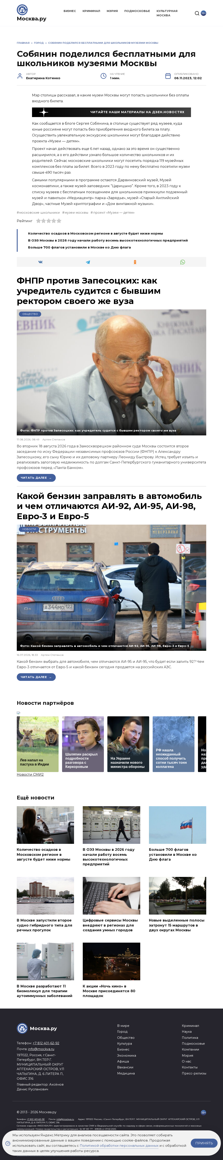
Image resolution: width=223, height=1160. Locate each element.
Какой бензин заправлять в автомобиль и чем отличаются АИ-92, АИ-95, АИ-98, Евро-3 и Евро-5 (109, 506)
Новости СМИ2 (30, 774)
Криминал (91, 11)
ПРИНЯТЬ (204, 1143)
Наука (187, 1032)
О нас (186, 1061)
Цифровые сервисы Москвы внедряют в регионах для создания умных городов (110, 925)
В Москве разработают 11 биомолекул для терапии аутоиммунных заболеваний (44, 991)
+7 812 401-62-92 (46, 1043)
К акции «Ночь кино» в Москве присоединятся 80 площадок (109, 991)
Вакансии (125, 1067)
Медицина (126, 1073)
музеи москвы (76, 213)
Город (122, 1032)
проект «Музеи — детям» (113, 213)
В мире (123, 1026)
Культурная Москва (167, 13)
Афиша (123, 1061)
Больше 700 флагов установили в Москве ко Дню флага (79, 247)
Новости (29, 529)
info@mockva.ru (41, 1049)
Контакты (190, 1067)
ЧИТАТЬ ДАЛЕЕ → (36, 477)
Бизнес (70, 11)
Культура (124, 1044)
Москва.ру (31, 18)
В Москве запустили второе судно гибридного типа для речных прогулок (44, 925)
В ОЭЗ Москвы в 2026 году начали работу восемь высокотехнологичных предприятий (108, 240)
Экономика (126, 1056)
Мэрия (112, 11)
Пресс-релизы (194, 1073)
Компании (190, 1049)
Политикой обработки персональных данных (119, 1145)
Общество (30, 314)
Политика (190, 1038)
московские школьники (39, 213)
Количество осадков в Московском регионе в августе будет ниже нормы (95, 233)
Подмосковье (137, 11)
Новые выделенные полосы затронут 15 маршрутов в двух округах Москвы (176, 925)
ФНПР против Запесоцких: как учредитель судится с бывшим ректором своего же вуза (89, 290)
